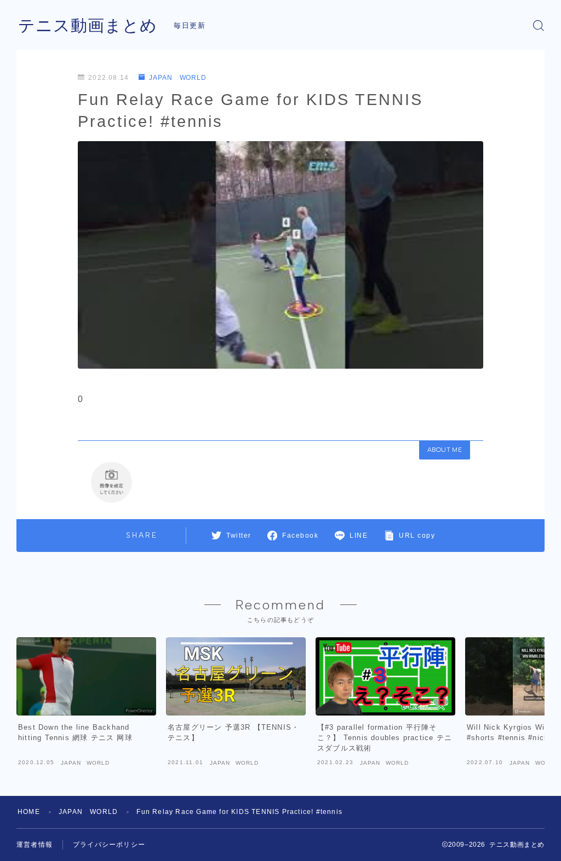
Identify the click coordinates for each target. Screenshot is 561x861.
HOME (29, 812)
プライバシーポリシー (109, 844)
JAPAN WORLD (178, 78)
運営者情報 (34, 844)
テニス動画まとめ (87, 25)
